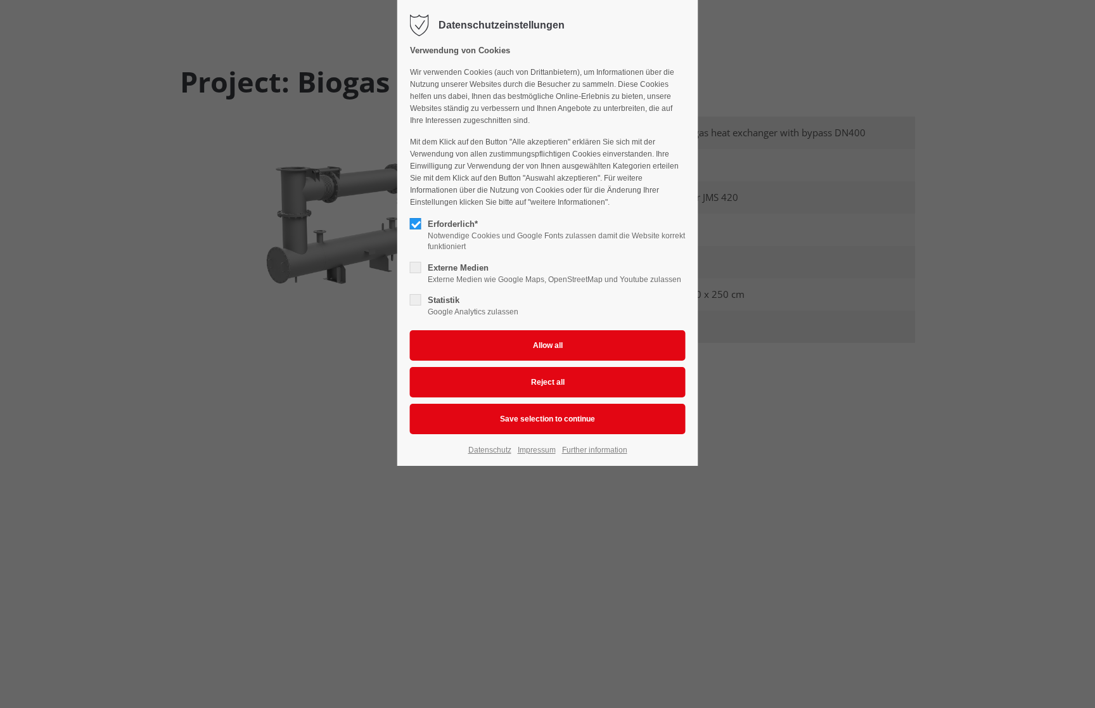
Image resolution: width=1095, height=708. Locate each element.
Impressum (537, 450)
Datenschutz (489, 450)
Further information (594, 450)
